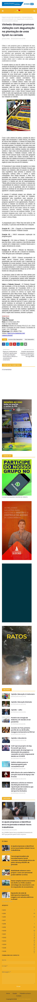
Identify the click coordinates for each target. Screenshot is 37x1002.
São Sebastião (15, 17)
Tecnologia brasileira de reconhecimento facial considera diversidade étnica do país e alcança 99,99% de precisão (23, 860)
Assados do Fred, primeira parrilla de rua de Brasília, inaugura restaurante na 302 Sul (23, 730)
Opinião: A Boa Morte (18, 738)
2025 (19, 948)
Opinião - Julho (16, 710)
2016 (19, 917)
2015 (19, 913)
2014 (19, 910)
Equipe (15, 993)
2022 (19, 938)
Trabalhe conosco (25, 993)
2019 (19, 927)
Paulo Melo (6, 39)
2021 (19, 934)
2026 (19, 951)
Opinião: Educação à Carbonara (23, 694)
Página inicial (6, 17)
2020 (19, 931)
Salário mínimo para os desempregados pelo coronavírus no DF (19, 764)
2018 (19, 924)
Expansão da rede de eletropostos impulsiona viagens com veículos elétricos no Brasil (22, 896)
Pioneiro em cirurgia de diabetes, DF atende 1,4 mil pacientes (20, 720)
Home (8, 993)
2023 (19, 941)
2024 (19, 944)
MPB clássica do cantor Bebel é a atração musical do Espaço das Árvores (23, 775)
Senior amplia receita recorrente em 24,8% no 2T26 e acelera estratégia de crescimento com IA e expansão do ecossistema (23, 884)
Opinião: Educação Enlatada (21, 702)
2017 (18, 920)
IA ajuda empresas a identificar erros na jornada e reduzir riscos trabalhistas (16, 824)
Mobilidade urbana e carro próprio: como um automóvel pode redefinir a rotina (21, 873)
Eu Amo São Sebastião (15, 339)
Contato (18, 996)
